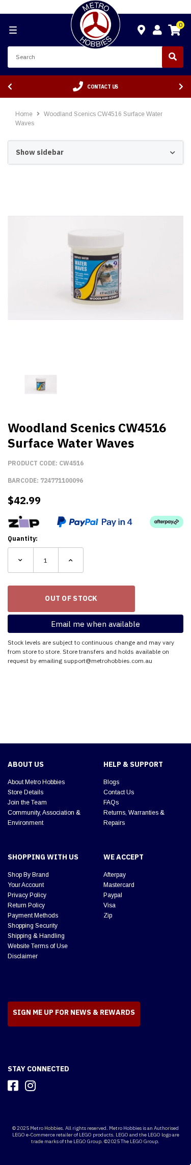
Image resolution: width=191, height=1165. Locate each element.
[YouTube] (48, 1085)
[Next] (181, 86)
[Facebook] (13, 1085)
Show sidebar (40, 152)
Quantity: (23, 538)
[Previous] (10, 86)
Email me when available (95, 624)
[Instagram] (30, 1085)
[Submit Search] (172, 57)
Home (24, 114)
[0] (174, 31)
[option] (95, 86)
